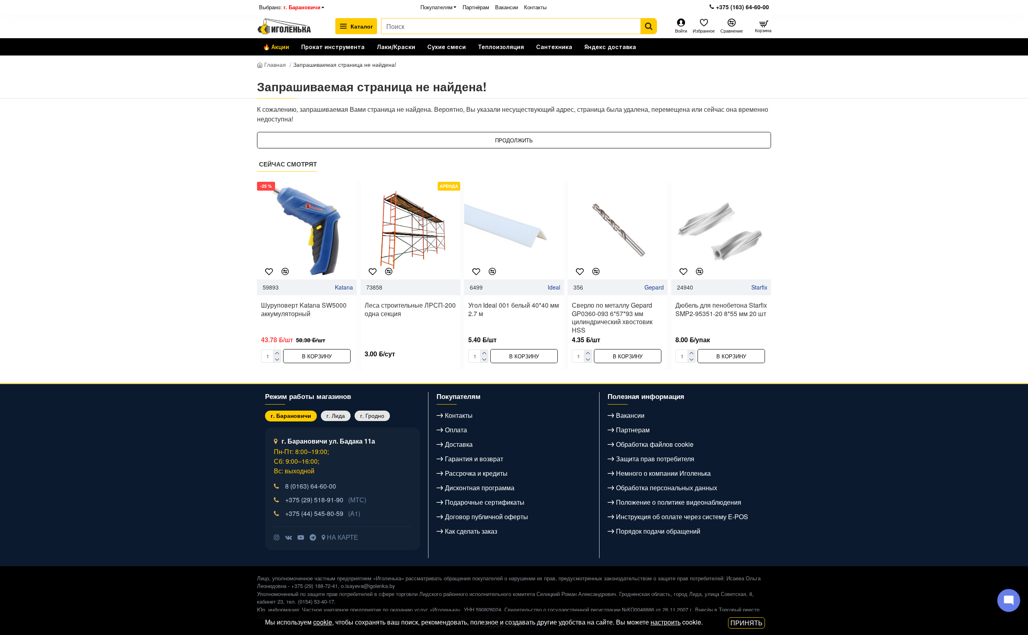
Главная (274, 64)
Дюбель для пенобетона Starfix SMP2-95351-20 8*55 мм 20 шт (721, 309)
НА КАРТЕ (341, 537)
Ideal (554, 287)
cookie (322, 622)
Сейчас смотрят (288, 164)
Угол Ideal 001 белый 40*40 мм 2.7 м (513, 309)
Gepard (654, 287)
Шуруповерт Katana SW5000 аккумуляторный (304, 309)
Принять (746, 622)
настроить (666, 622)
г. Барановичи (291, 415)
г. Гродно (372, 415)
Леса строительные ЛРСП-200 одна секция (410, 309)
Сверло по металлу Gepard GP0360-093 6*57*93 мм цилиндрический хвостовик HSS (612, 318)
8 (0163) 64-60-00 (310, 486)
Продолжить (514, 140)
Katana (344, 287)
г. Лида (335, 415)
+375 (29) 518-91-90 (325, 499)
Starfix (759, 287)
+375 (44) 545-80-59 (322, 513)
